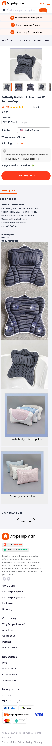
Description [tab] (8, 190)
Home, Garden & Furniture (18, 40)
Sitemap (38, 742)
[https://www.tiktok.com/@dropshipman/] (4, 579)
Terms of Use (9, 742)
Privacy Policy (25, 742)
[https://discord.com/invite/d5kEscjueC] (8, 579)
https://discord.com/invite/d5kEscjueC (9, 579)
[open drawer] (48, 4)
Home (3, 40)
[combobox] (29, 130)
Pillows (47, 40)
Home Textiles (36, 40)
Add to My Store (26, 175)
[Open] (47, 130)
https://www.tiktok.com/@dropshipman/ (5, 579)
